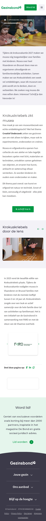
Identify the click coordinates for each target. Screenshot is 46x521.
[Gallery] (23, 344)
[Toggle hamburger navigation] (42, 7)
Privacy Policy (16, 513)
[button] (38, 229)
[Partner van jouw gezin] (5, 20)
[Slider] (23, 250)
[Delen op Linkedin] (30, 367)
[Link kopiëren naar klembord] (34, 367)
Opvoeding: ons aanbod (20, 20)
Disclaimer (28, 513)
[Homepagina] (10, 7)
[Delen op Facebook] (26, 367)
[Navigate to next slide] (38, 344)
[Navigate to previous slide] (7, 344)
